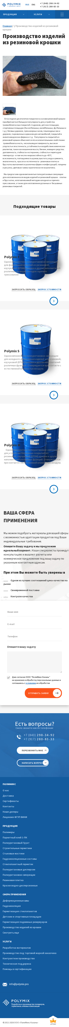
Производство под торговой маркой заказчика (29, 953)
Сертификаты (11, 801)
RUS (27, 4)
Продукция (10, 14)
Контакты (8, 806)
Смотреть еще (11, 932)
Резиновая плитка (13, 880)
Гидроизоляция (12, 906)
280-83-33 (39, 739)
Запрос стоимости (49, 289)
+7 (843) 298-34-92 (49, 3)
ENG (33, 4)
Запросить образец (23, 289)
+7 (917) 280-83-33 (49, 6)
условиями (30, 683)
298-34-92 (39, 735)
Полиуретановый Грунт (16, 842)
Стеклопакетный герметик (18, 864)
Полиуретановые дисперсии (19, 869)
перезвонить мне (32, 750)
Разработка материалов (17, 947)
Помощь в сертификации (17, 969)
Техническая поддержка (17, 963)
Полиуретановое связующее (19, 874)
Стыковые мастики (13, 853)
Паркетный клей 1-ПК (15, 837)
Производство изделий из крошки (22, 927)
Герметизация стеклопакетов (20, 911)
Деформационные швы (16, 900)
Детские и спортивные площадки (22, 916)
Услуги (38, 14)
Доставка (8, 795)
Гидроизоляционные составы (20, 858)
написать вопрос (32, 763)
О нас (6, 790)
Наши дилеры (10, 811)
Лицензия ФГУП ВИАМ (15, 817)
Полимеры (9, 832)
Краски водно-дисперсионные (20, 885)
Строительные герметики (17, 848)
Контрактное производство (19, 958)
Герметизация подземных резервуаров (25, 922)
